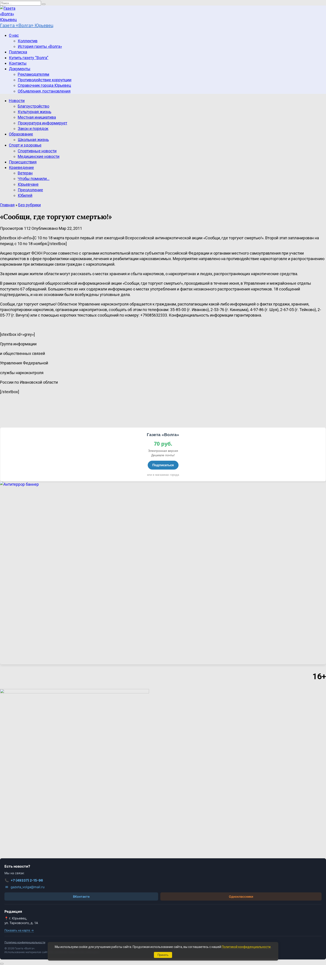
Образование (21, 134)
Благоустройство (33, 106)
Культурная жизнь (34, 111)
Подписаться (163, 465)
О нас (14, 35)
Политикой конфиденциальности (246, 947)
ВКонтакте (81, 896)
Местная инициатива (37, 117)
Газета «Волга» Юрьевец (26, 25)
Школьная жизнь (33, 139)
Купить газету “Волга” (28, 57)
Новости (17, 100)
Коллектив (27, 41)
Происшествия (23, 162)
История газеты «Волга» (40, 46)
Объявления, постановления (44, 91)
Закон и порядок (33, 128)
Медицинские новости (38, 156)
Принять (163, 955)
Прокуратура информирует (42, 123)
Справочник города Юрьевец (44, 85)
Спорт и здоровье (25, 145)
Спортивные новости (37, 151)
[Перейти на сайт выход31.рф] (163, 573)
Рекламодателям (33, 74)
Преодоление (30, 190)
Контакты (18, 63)
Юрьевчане (28, 184)
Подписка (18, 52)
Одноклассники (241, 896)
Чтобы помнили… (33, 178)
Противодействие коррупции (44, 79)
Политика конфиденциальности (24, 942)
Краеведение (21, 167)
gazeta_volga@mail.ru (25, 887)
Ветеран (25, 173)
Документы (19, 68)
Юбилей (25, 195)
